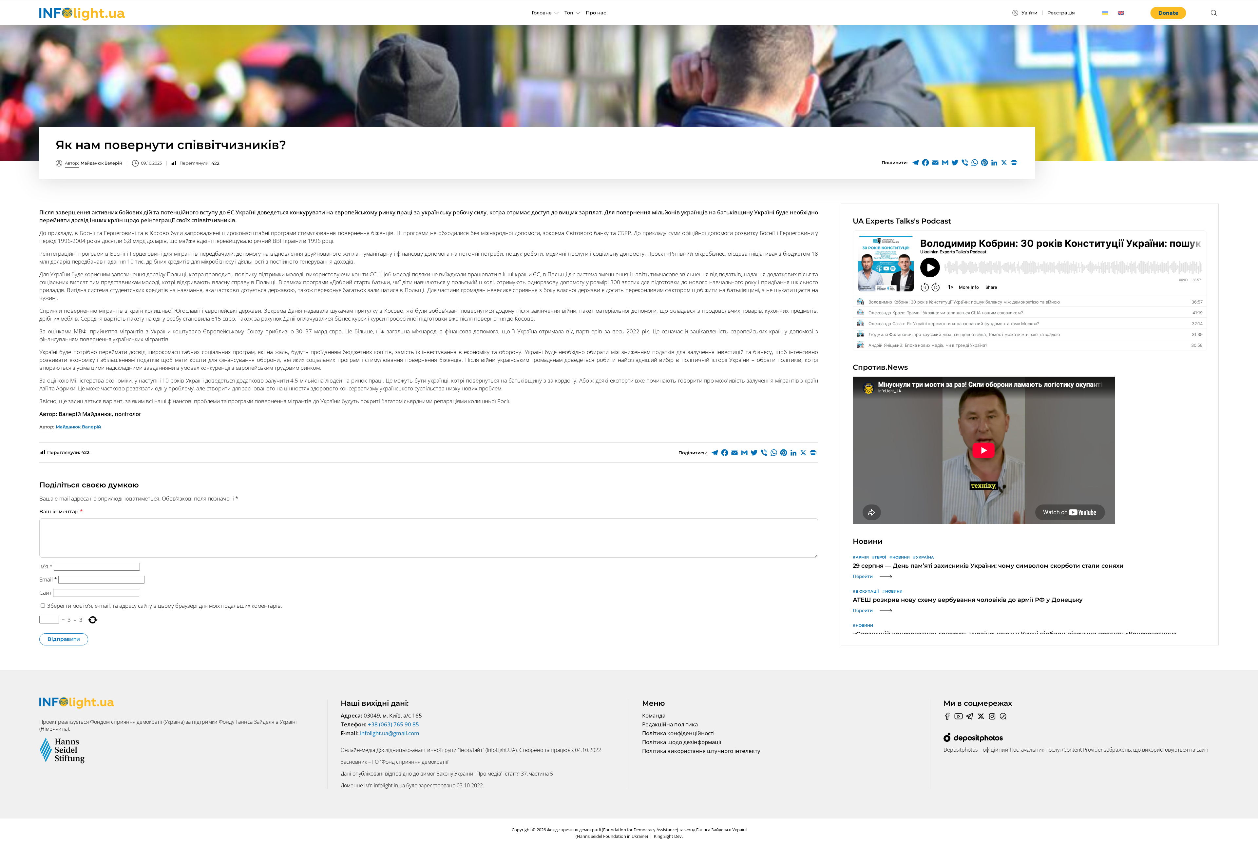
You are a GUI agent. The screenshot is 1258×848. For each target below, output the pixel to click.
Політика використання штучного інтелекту (701, 751)
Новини (901, 557)
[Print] (1014, 163)
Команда (653, 715)
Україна (925, 557)
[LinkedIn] (994, 163)
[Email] (935, 163)
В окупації (867, 591)
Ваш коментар (61, 511)
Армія (862, 557)
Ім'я (45, 566)
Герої (880, 557)
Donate (1168, 13)
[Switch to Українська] (1105, 13)
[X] (1004, 163)
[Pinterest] (984, 163)
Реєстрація (1061, 13)
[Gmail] (945, 163)
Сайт (45, 592)
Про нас (596, 13)
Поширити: (894, 162)
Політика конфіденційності (678, 733)
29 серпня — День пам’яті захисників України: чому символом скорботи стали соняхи (988, 565)
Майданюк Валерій (93, 163)
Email (48, 579)
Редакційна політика (670, 724)
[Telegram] (916, 163)
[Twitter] (955, 163)
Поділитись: (692, 452)
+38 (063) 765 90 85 (393, 724)
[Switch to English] (1121, 13)
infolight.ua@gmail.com (389, 733)
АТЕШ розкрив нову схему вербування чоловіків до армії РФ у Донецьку (968, 599)
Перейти (863, 576)
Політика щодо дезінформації (681, 742)
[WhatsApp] (975, 163)
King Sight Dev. (668, 836)
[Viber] (965, 163)
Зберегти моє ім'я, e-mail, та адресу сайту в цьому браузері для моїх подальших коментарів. (164, 605)
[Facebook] (925, 163)
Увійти (1029, 13)
